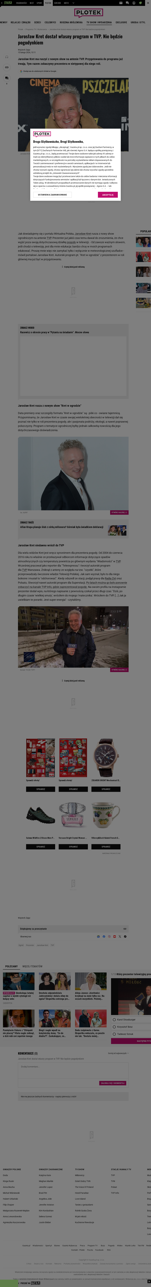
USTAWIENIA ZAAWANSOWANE (52, 195)
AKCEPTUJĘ (107, 195)
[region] (75, 165)
